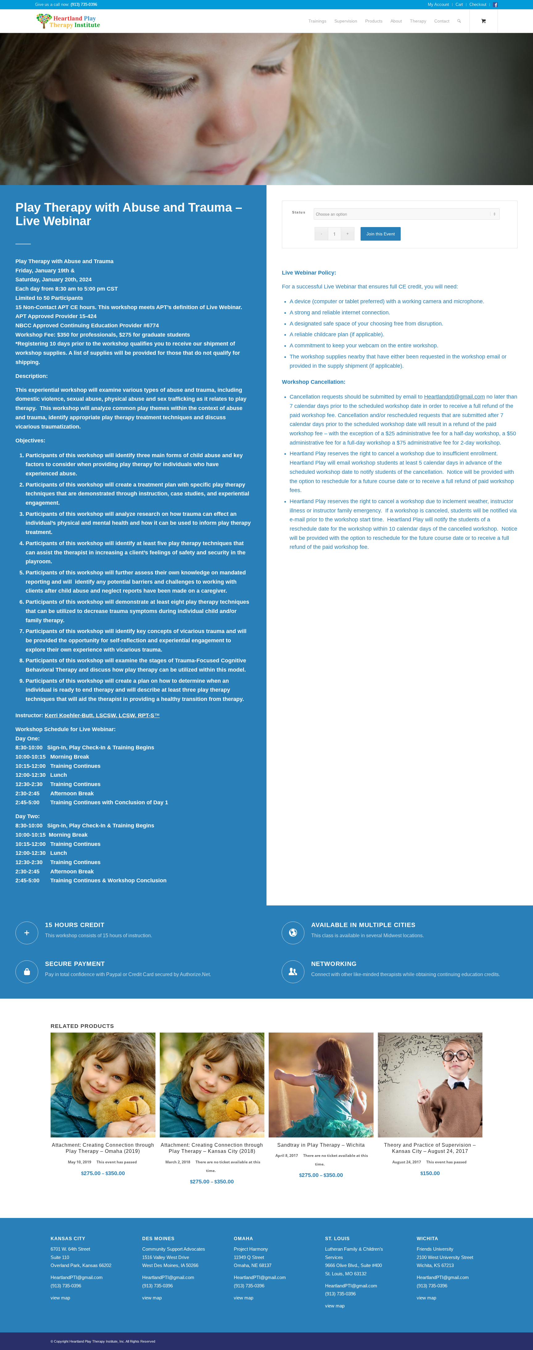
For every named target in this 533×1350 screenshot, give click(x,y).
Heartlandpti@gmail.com (454, 397)
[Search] (459, 21)
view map (60, 1297)
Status (298, 212)
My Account (438, 4)
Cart (459, 4)
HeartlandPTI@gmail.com (77, 1277)
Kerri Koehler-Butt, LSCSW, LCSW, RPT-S (102, 715)
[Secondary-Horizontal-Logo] (68, 21)
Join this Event (380, 233)
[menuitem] (438, 4)
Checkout (477, 4)
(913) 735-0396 (84, 4)
